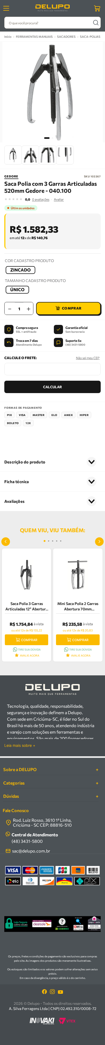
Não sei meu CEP (88, 358)
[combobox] (52, 22)
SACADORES (66, 36)
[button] (20, 270)
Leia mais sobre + (19, 745)
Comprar (29, 640)
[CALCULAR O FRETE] (52, 387)
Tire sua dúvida (29, 649)
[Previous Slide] (5, 541)
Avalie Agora (29, 655)
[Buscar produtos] (95, 22)
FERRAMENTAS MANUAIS (34, 36)
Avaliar (59, 199)
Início (8, 36)
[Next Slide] (99, 541)
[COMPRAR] (68, 308)
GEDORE (11, 176)
